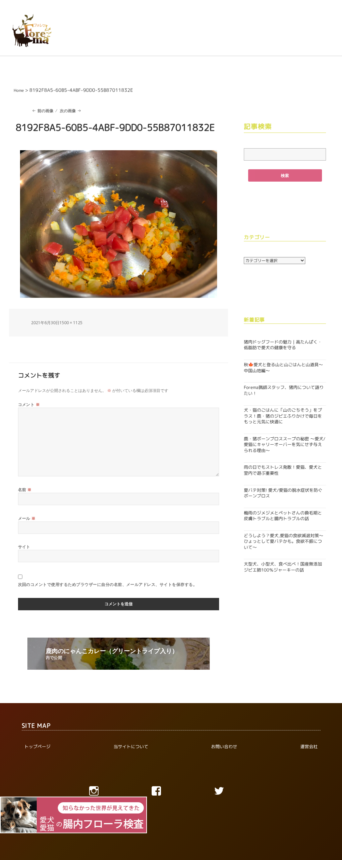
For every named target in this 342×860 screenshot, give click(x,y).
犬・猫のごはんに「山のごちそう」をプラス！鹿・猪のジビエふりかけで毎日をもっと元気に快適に (283, 416)
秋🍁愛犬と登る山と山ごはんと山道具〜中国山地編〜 (283, 367)
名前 (25, 489)
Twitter (233, 793)
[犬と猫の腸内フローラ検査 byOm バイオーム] (73, 814)
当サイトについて (131, 746)
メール (27, 518)
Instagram (108, 793)
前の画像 (45, 111)
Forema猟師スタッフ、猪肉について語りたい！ (284, 390)
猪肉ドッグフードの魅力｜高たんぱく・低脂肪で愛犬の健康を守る (283, 345)
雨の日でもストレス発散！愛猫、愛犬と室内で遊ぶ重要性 (283, 470)
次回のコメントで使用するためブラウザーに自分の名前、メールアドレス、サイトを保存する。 (107, 584)
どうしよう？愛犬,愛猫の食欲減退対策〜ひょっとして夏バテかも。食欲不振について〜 (283, 541)
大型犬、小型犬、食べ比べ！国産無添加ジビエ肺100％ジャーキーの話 (283, 567)
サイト (24, 547)
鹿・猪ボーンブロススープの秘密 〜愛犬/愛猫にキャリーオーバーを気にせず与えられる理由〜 (284, 444)
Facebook (171, 793)
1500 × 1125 (70, 323)
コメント (29, 404)
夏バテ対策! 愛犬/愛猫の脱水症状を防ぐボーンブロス (283, 493)
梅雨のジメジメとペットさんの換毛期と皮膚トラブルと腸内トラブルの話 (283, 515)
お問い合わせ (224, 746)
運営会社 (309, 746)
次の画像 (68, 111)
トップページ (37, 746)
